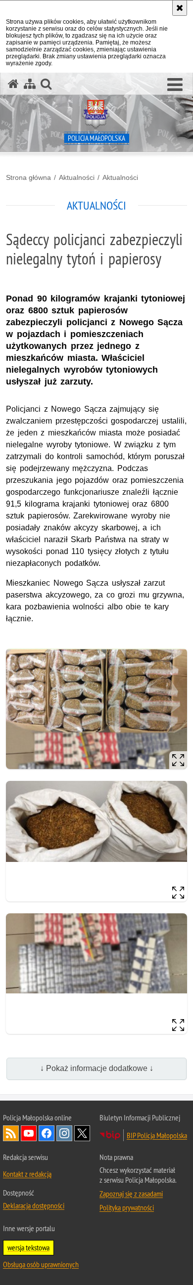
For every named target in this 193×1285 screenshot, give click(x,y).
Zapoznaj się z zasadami (131, 1194)
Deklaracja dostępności (33, 1205)
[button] (175, 85)
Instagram (64, 1133)
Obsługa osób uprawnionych (41, 1264)
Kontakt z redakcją (27, 1174)
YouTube (29, 1133)
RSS (11, 1133)
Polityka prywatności (126, 1207)
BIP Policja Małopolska (157, 1135)
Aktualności (77, 177)
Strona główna (28, 177)
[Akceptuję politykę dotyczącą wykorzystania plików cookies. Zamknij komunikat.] (179, 8)
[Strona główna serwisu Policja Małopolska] (13, 84)
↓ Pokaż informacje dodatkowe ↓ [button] (96, 1068)
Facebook (46, 1133)
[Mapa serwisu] (30, 84)
